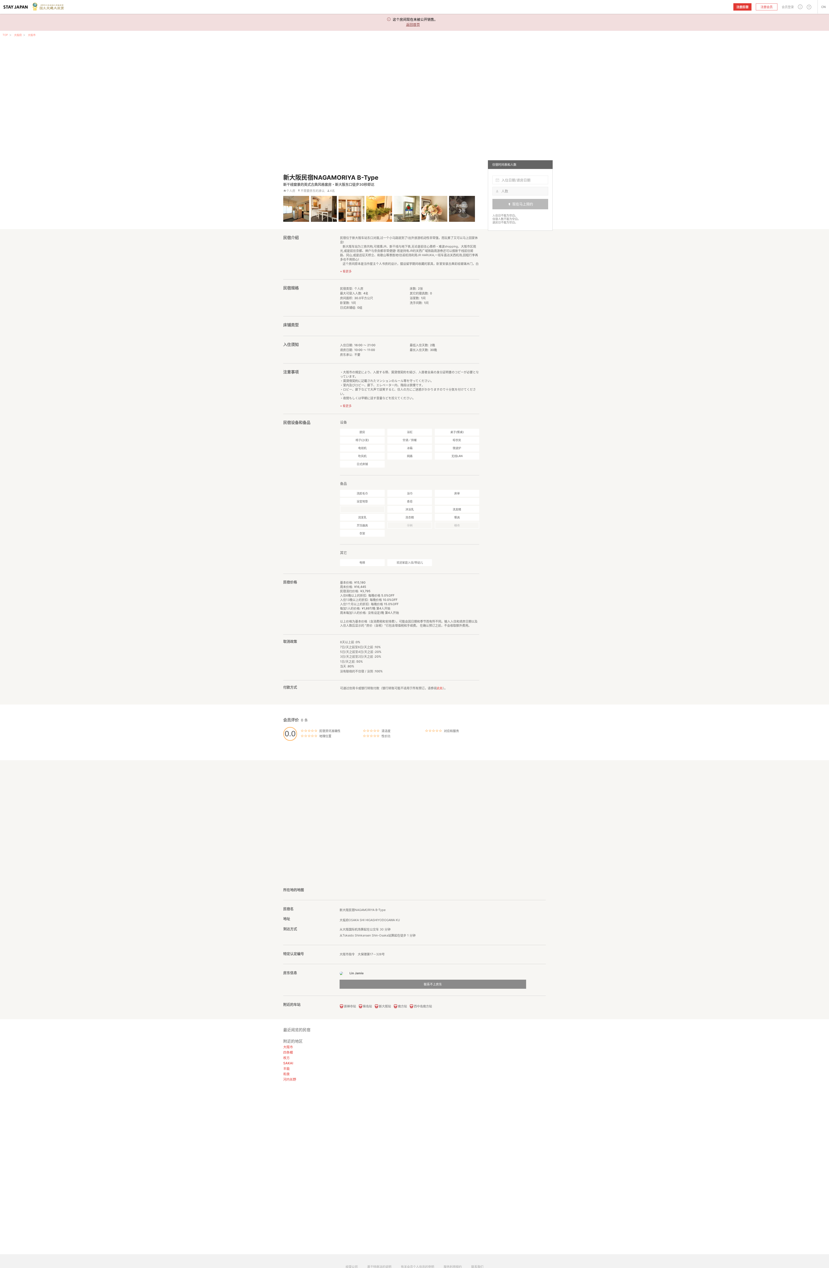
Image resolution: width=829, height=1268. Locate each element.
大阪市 (32, 35)
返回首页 (413, 24)
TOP (5, 35)
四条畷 (288, 1052)
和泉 (286, 1074)
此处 (440, 688)
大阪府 (18, 35)
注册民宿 (742, 7)
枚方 (286, 1058)
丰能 (286, 1068)
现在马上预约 (522, 204)
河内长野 (289, 1079)
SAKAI (288, 1063)
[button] (800, 7)
